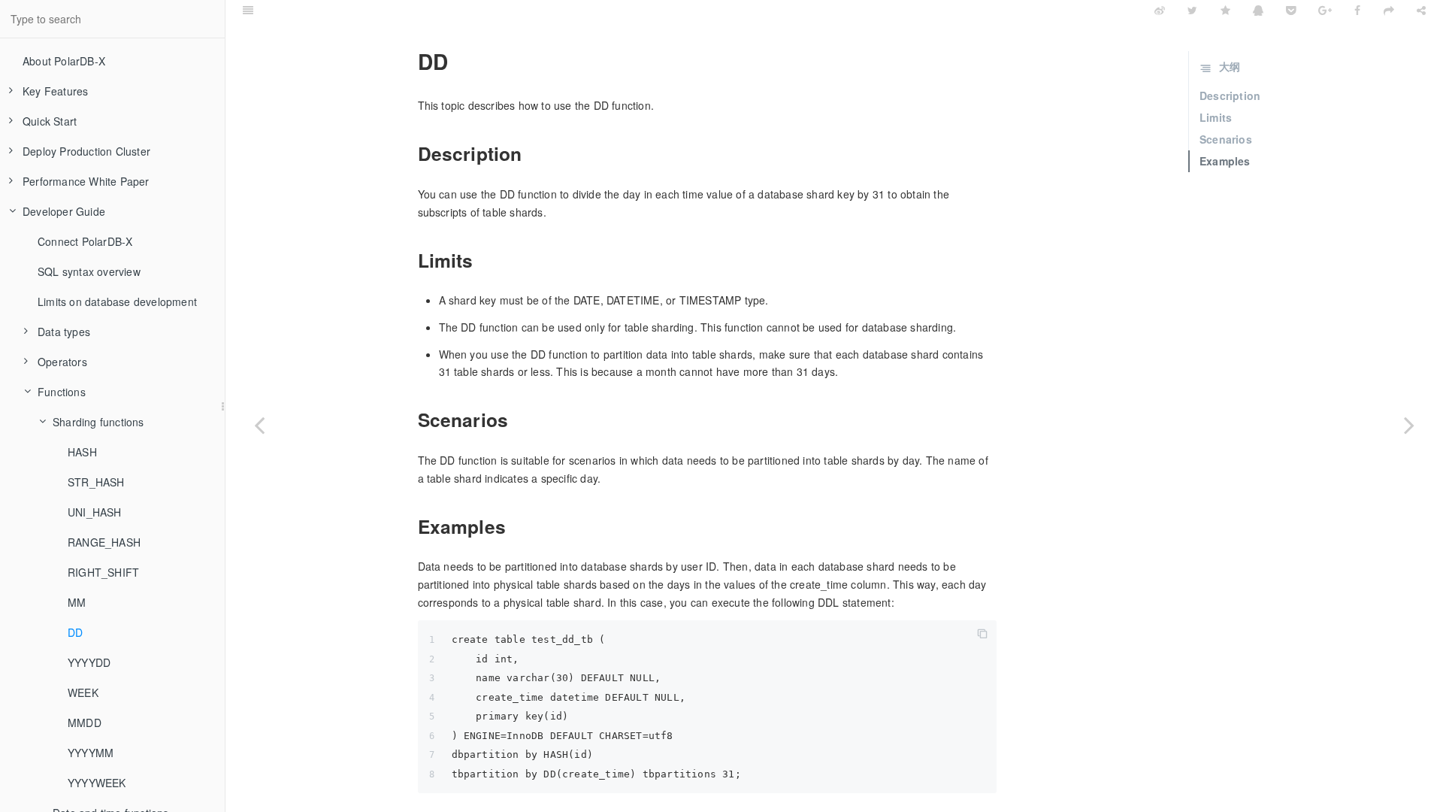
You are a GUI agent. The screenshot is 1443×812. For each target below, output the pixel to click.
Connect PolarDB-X (85, 241)
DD (75, 632)
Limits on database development (117, 301)
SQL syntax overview (89, 271)
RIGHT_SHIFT (103, 572)
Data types (64, 331)
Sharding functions (98, 421)
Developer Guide (64, 211)
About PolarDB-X (64, 60)
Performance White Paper (86, 181)
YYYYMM (90, 752)
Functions (62, 391)
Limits (1215, 117)
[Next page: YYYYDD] (1409, 425)
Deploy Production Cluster (86, 151)
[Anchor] (409, 62)
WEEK (83, 692)
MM (77, 602)
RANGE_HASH (104, 542)
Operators (62, 361)
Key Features (55, 90)
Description (1229, 95)
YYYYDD (89, 662)
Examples (1225, 160)
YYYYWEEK (97, 782)
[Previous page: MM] (259, 425)
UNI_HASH (95, 512)
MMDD (84, 722)
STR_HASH (96, 481)
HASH (82, 451)
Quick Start (50, 121)
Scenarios (1225, 139)
